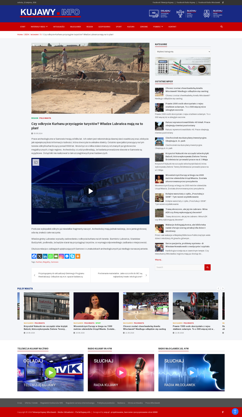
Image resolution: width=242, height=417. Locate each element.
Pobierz (157, 26)
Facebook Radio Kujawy (186, 2)
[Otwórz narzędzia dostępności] (235, 411)
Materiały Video (38, 26)
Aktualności (59, 26)
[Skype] (72, 256)
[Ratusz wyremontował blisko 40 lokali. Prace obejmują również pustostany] (159, 126)
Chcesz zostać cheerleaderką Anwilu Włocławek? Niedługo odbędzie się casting (95, 327)
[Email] (55, 256)
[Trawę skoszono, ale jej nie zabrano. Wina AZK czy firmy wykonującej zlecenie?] (159, 213)
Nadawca (121, 403)
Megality (46, 262)
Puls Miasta (45, 118)
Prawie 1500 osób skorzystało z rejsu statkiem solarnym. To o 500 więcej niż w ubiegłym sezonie (186, 107)
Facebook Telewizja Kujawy (163, 2)
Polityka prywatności (106, 403)
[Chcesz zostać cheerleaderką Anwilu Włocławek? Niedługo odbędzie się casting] (159, 92)
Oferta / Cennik (31, 403)
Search (207, 267)
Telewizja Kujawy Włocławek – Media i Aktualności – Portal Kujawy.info (61, 412)
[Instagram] (61, 256)
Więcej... (158, 260)
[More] (77, 256)
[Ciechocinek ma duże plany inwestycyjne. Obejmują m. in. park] (159, 141)
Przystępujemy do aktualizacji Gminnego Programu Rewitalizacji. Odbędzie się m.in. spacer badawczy (61, 275)
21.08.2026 (80, 332)
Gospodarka (104, 26)
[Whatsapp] (50, 256)
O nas (19, 403)
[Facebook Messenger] (66, 256)
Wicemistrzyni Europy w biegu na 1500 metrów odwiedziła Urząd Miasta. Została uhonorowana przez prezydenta (186, 178)
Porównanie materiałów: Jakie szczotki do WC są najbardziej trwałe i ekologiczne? (120, 275)
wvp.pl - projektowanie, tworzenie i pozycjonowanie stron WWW (131, 412)
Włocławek (75, 26)
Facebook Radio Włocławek (209, 2)
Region (90, 26)
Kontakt (172, 26)
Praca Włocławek (153, 403)
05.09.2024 (38, 133)
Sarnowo (54, 262)
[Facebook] (223, 2)
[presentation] (218, 288)
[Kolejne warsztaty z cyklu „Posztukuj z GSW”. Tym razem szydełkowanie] (159, 197)
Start (22, 26)
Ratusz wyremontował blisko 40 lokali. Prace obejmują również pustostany (195, 327)
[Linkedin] (45, 256)
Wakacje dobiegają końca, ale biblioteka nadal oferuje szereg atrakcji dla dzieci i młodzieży (186, 228)
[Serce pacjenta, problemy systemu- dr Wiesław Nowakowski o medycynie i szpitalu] (159, 247)
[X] (39, 256)
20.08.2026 (30, 332)
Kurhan (39, 262)
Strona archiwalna (135, 403)
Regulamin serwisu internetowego (80, 403)
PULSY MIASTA (25, 288)
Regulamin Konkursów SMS (51, 403)
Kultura (130, 26)
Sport (119, 26)
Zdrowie (144, 26)
